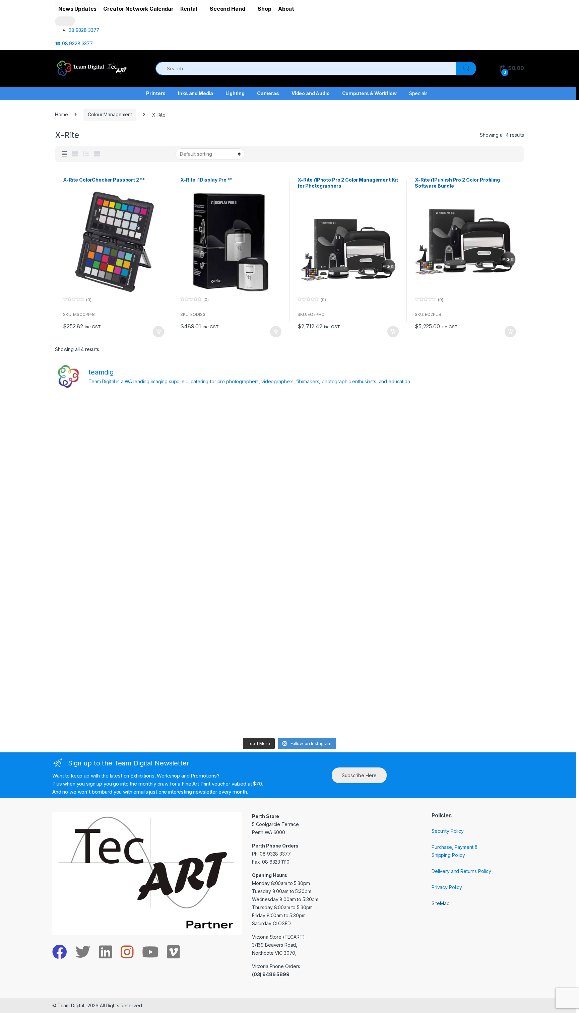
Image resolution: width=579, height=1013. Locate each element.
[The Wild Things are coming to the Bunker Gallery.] (466, 632)
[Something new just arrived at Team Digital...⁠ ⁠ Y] (348, 497)
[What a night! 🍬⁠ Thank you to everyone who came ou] (230, 632)
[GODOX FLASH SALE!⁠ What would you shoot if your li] (466, 497)
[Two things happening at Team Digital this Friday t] (112, 700)
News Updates (77, 8)
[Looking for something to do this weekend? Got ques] (112, 565)
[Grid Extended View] (64, 154)
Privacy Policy (447, 887)
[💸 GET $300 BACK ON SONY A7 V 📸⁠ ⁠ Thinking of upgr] (348, 700)
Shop (264, 8)
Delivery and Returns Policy (461, 871)
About (286, 8)
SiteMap (441, 903)
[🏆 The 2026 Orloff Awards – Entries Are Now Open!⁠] (230, 430)
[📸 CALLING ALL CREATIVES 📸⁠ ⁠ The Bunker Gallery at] (230, 700)
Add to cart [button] (158, 331)
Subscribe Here (359, 775)
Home (61, 114)
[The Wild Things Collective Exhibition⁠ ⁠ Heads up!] (230, 497)
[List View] (86, 154)
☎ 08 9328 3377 (74, 43)
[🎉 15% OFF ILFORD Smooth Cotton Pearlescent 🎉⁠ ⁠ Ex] (230, 565)
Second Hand (227, 8)
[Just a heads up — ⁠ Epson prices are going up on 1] (348, 565)
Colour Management (110, 114)
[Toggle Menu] (65, 21)
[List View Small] (75, 154)
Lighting (235, 93)
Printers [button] (156, 93)
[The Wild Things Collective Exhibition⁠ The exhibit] (466, 565)
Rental (188, 8)
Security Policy (448, 831)
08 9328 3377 (83, 30)
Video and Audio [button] (311, 93)
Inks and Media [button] (195, 93)
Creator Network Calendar (138, 8)
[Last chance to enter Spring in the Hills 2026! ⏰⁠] (348, 430)
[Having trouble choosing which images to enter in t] (112, 430)
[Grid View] (97, 154)
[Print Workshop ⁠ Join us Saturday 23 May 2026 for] (348, 632)
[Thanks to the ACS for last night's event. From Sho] (466, 430)
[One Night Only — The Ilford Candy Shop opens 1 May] (466, 700)
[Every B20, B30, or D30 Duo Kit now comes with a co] (112, 497)
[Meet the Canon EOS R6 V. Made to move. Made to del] (112, 632)
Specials (418, 93)
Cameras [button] (268, 93)
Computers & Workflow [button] (369, 93)
